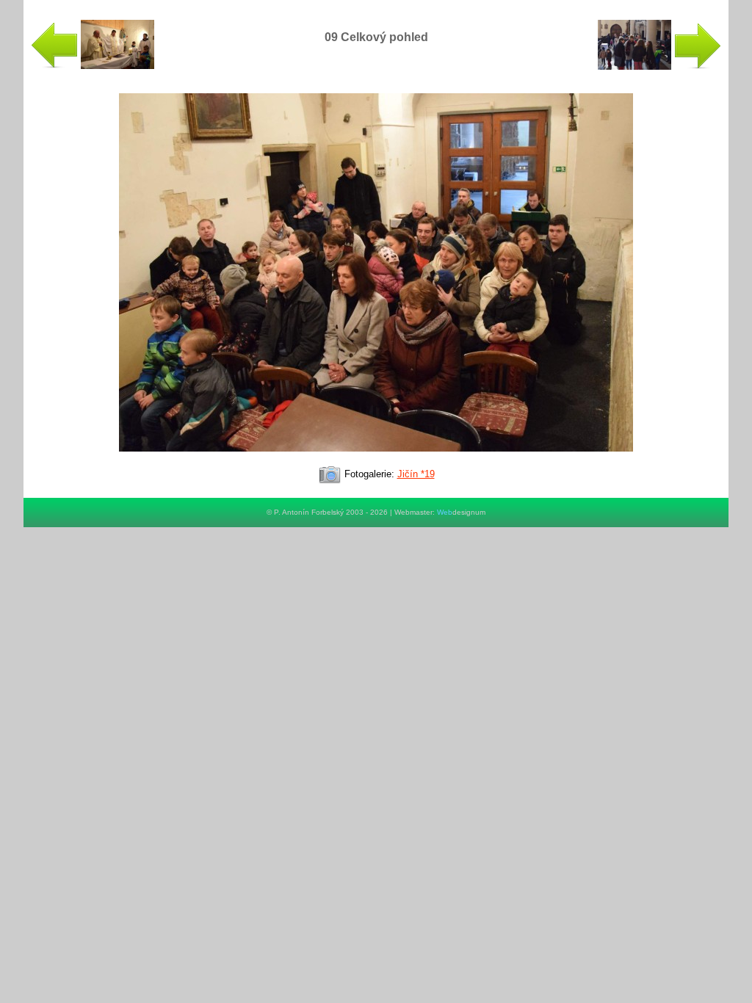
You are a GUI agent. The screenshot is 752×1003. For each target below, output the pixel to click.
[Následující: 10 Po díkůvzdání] (659, 66)
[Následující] (376, 457)
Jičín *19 (416, 473)
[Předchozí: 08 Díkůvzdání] (92, 65)
